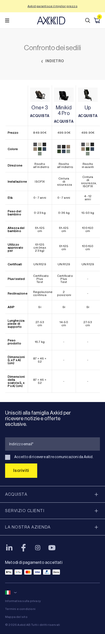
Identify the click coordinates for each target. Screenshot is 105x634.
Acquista (16, 494)
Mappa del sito (16, 617)
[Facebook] (23, 548)
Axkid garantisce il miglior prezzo (52, 6)
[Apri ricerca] (88, 20)
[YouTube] (52, 548)
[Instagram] (38, 548)
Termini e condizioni (20, 609)
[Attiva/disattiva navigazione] (7, 20)
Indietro (54, 61)
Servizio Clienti (24, 510)
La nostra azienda (28, 527)
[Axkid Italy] (51, 20)
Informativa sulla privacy (23, 601)
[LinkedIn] (9, 548)
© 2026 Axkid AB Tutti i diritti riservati (32, 625)
